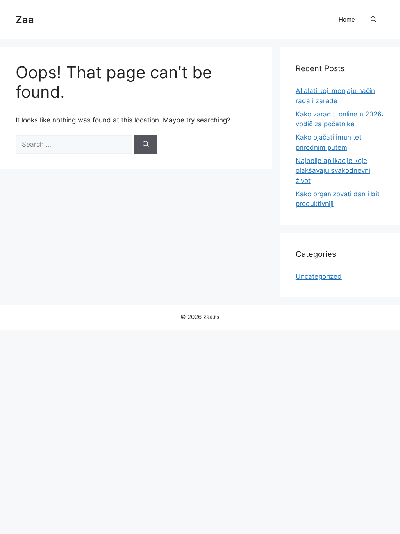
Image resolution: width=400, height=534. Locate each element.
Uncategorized (319, 276)
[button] (373, 19)
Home (347, 19)
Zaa (25, 19)
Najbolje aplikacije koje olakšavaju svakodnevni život (333, 171)
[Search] (145, 144)
